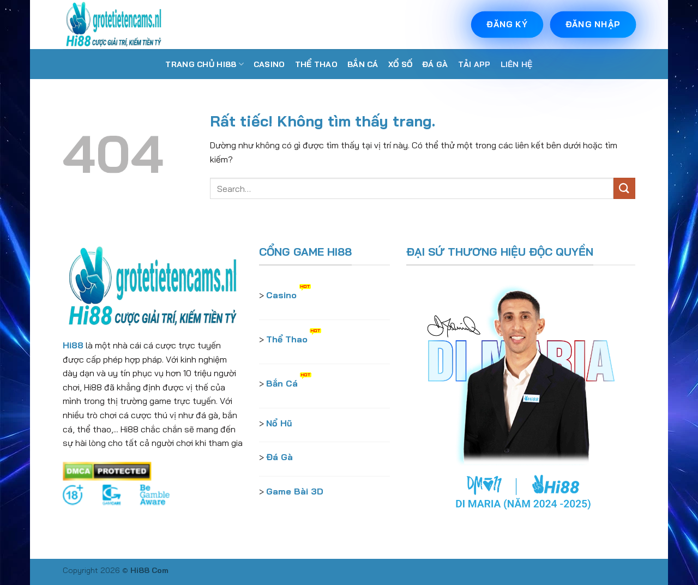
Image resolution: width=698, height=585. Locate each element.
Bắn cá (362, 64)
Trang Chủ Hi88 (200, 64)
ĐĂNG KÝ (506, 24)
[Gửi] (624, 188)
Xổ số (400, 64)
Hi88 (73, 345)
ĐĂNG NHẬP (593, 24)
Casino (269, 64)
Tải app (474, 64)
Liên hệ (517, 64)
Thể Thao (316, 64)
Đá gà (435, 64)
